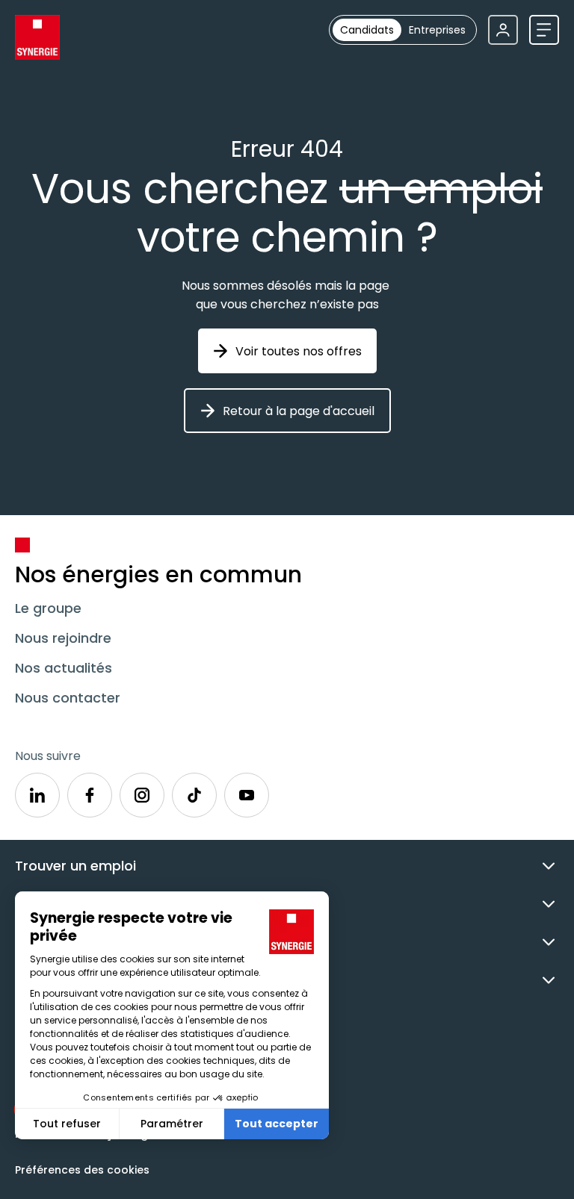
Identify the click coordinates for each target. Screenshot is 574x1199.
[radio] (367, 30)
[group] (403, 30)
